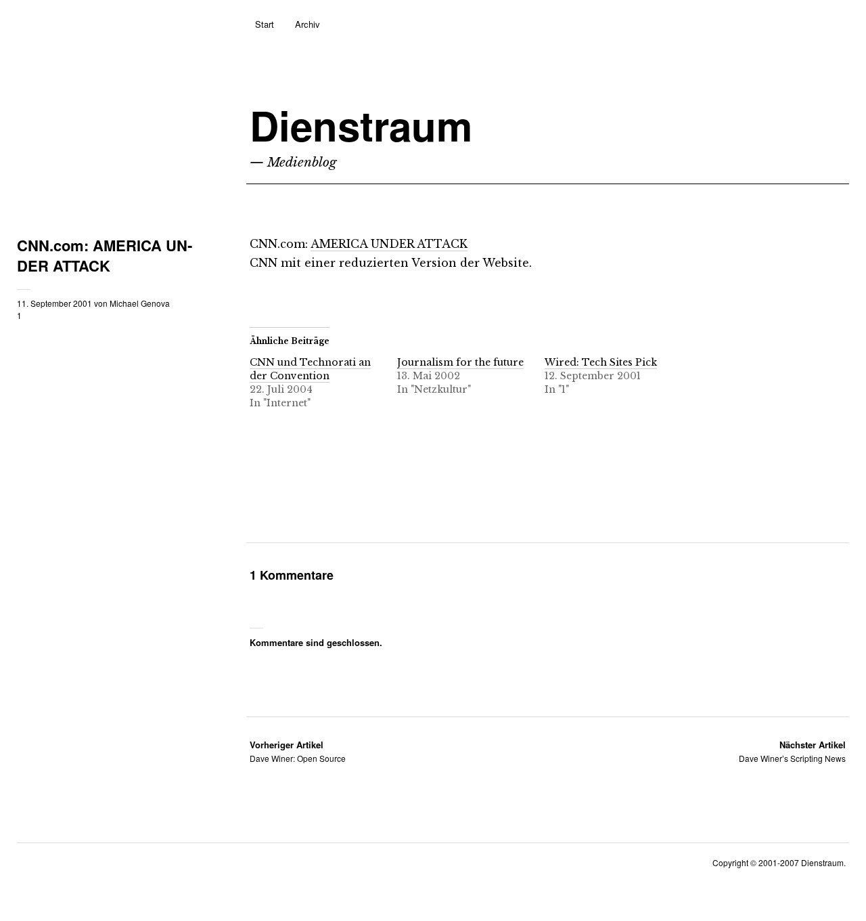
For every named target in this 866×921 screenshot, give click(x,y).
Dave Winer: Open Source (298, 751)
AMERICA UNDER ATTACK (389, 244)
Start (264, 24)
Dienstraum (361, 125)
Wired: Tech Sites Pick (601, 362)
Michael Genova (140, 303)
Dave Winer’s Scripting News (792, 751)
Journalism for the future (460, 362)
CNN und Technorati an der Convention (310, 369)
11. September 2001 (54, 303)
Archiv (307, 24)
